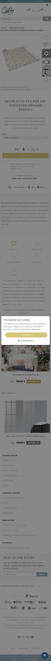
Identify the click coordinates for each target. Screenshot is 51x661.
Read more (36, 329)
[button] (25, 340)
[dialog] (25, 330)
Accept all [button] (26, 335)
